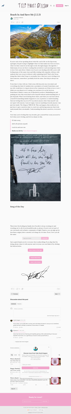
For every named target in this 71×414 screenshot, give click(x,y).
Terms (39, 407)
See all (13, 388)
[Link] (8, 207)
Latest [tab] (15, 355)
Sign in (67, 5)
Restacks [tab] (19, 304)
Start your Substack (33, 410)
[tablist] (16, 303)
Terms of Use (42, 371)
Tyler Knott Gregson (18, 17)
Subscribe (59, 5)
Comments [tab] (13, 304)
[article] (35, 381)
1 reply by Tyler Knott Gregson (21, 341)
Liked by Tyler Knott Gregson (20, 321)
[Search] (51, 5)
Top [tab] (12, 355)
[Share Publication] (54, 5)
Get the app (41, 410)
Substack (30, 412)
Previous (15, 294)
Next (56, 294)
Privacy (36, 407)
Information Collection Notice (35, 372)
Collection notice (44, 407)
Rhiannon (15, 330)
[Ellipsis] (60, 320)
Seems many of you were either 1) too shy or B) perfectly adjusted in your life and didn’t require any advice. (28, 380)
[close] (49, 347)
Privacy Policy (46, 372)
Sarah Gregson (16, 320)
